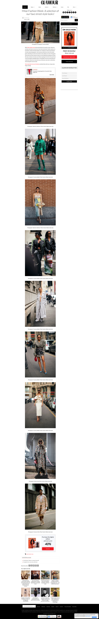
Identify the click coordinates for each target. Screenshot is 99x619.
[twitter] (31, 566)
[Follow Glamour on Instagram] (67, 12)
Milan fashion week (31, 47)
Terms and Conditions (67, 606)
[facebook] (29, 566)
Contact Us (61, 606)
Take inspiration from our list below (32, 64)
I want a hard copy (69, 61)
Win (68, 7)
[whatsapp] (36, 566)
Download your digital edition (69, 56)
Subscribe (48, 548)
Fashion (24, 7)
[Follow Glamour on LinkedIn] (63, 12)
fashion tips (31, 554)
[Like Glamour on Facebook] (65, 12)
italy (27, 554)
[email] (38, 566)
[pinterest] (34, 566)
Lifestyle (46, 7)
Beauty (32, 7)
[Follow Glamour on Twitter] (69, 12)
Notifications (43, 606)
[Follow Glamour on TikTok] (73, 12)
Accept (94, 617)
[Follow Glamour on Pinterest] (75, 12)
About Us (57, 606)
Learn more (88, 615)
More (74, 7)
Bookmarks (48, 606)
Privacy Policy (74, 606)
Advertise (52, 606)
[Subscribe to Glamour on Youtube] (71, 12)
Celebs (39, 7)
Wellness (54, 7)
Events (62, 7)
